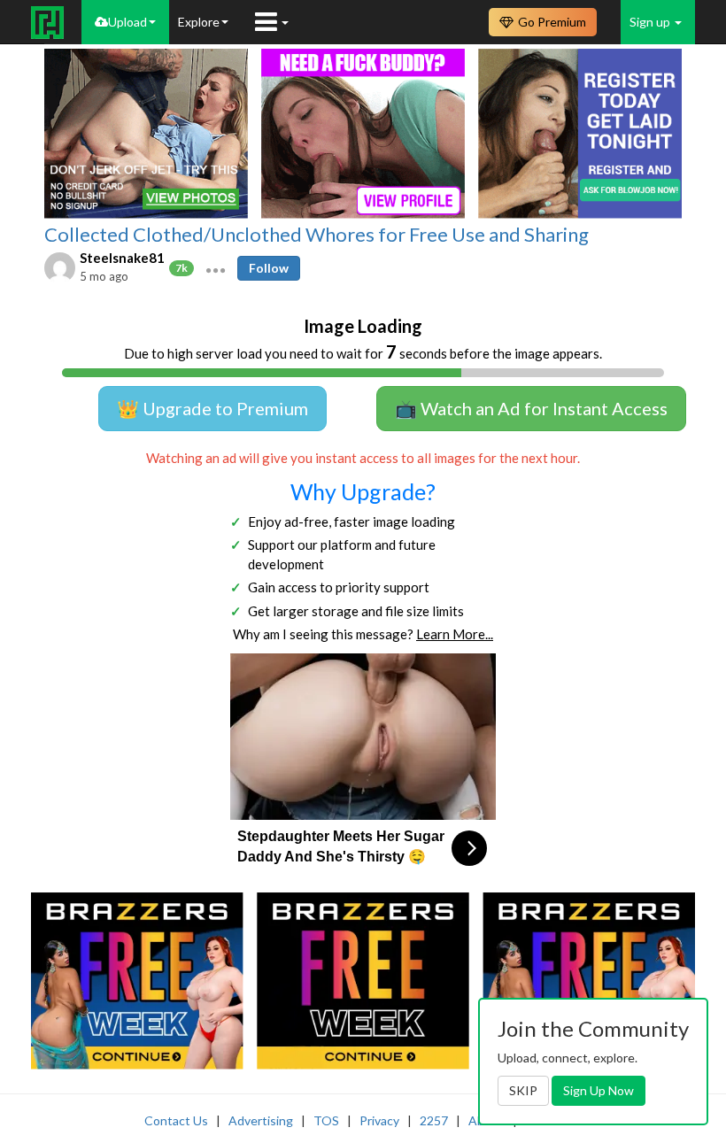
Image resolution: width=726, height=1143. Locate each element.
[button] (215, 268)
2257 (434, 1120)
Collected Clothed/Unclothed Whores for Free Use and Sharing (316, 234)
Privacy (379, 1120)
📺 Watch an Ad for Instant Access (531, 408)
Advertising (260, 1120)
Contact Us (176, 1120)
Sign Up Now (598, 1090)
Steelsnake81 (122, 258)
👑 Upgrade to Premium (212, 408)
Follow (269, 267)
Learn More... (454, 634)
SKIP (523, 1090)
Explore (199, 21)
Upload (127, 21)
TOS (326, 1120)
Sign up (651, 21)
